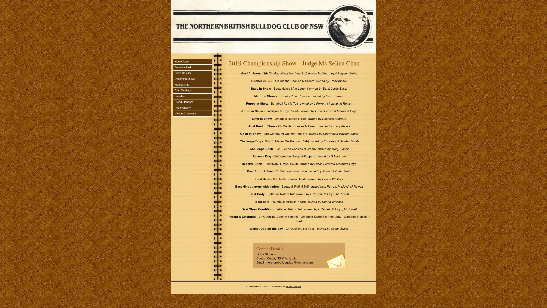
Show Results (183, 73)
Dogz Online (293, 286)
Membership (182, 84)
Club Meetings (183, 90)
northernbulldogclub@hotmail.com (289, 262)
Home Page (182, 61)
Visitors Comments (186, 113)
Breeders (180, 96)
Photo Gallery (183, 107)
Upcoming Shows (185, 78)
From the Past (183, 67)
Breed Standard (184, 102)
